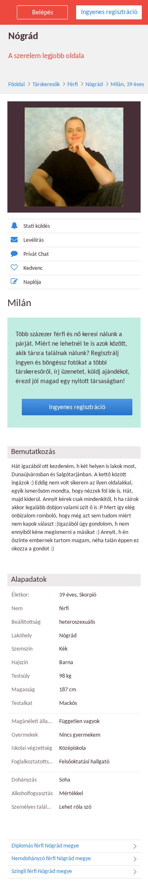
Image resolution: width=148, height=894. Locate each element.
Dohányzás (24, 780)
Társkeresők (46, 85)
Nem (17, 609)
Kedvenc (33, 268)
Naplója (32, 282)
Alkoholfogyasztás (32, 794)
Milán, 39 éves (127, 85)
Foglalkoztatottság (32, 762)
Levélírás (33, 240)
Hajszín (20, 663)
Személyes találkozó (32, 807)
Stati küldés (36, 226)
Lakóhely (22, 636)
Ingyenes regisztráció (109, 12)
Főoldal (16, 85)
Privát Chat (36, 254)
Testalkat (22, 703)
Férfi (72, 85)
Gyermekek (25, 735)
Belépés (42, 12)
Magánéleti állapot (32, 721)
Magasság (23, 690)
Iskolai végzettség (32, 748)
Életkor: (21, 595)
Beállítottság (26, 622)
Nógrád (94, 85)
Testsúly (21, 676)
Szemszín (22, 649)
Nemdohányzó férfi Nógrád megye (51, 859)
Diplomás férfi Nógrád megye (45, 846)
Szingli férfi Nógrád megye (42, 871)
